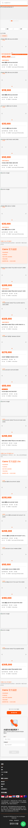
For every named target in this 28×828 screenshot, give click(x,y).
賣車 (2, 769)
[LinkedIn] (17, 824)
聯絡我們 (3, 784)
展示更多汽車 (14, 712)
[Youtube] (15, 824)
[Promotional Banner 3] (14, 13)
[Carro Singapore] (2, 796)
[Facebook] (11, 824)
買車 (2, 767)
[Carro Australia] (25, 796)
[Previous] (2, 46)
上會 (2, 774)
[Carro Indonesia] (10, 796)
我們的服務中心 (4, 789)
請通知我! (14, 752)
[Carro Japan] (17, 796)
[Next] (26, 46)
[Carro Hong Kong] (21, 796)
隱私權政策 (16, 820)
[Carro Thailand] (14, 796)
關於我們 (3, 781)
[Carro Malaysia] (6, 796)
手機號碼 (6, 742)
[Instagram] (13, 824)
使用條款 (11, 820)
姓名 (5, 736)
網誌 (2, 786)
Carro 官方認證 (4, 772)
